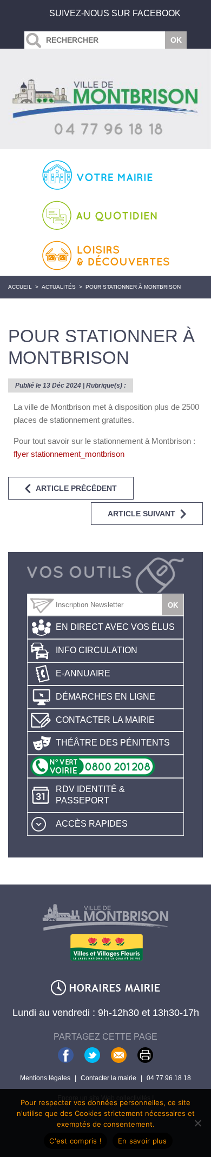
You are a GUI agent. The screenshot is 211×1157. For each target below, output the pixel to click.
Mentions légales (45, 1078)
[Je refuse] (197, 1123)
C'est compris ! (75, 1140)
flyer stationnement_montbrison (69, 453)
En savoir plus (142, 1140)
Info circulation (96, 650)
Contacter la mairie (105, 719)
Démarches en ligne (105, 696)
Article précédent (76, 488)
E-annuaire (83, 673)
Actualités (59, 287)
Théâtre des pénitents (113, 742)
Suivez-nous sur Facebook (115, 13)
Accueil (20, 287)
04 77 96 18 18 (169, 1078)
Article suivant (141, 513)
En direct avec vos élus (115, 626)
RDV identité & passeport (90, 794)
